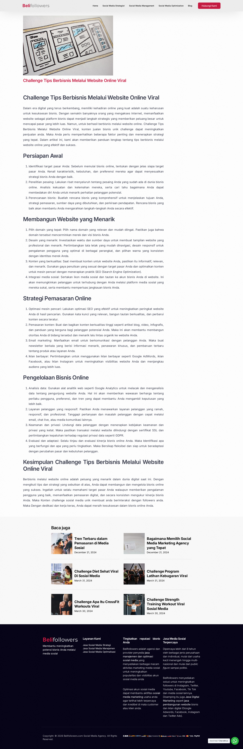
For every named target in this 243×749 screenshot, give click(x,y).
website (28, 118)
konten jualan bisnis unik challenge (107, 129)
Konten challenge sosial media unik (65, 500)
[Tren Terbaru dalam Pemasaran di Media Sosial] (61, 553)
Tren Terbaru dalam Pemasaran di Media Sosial (91, 543)
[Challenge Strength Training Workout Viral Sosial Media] (134, 614)
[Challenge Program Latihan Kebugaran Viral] (134, 583)
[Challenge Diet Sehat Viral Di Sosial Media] (61, 583)
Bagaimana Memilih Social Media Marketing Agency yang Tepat (169, 543)
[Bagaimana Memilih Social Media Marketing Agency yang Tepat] (134, 553)
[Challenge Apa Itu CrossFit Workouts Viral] (61, 614)
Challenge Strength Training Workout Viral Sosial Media (166, 604)
